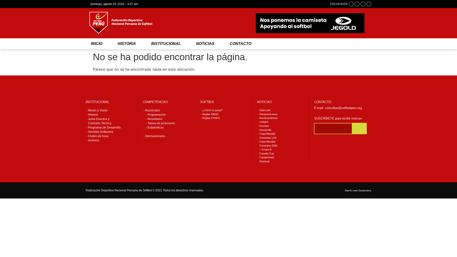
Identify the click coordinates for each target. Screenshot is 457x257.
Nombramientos (268, 118)
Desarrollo (265, 129)
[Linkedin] (369, 4)
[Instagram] (357, 4)
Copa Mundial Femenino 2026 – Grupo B (268, 145)
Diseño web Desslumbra (358, 190)
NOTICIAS (205, 44)
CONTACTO (240, 44)
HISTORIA (127, 44)
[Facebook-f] (351, 4)
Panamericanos (268, 114)
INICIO (96, 44)
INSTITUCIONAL (166, 44)
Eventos (264, 125)
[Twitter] (363, 4)
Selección (265, 110)
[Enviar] (359, 128)
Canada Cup (266, 153)
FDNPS (263, 122)
